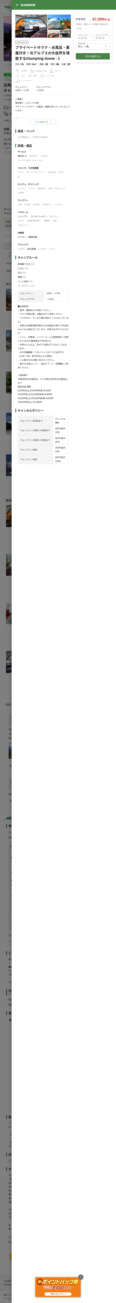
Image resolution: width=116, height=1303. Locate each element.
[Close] (17, 4)
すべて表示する (41, 122)
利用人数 (81, 43)
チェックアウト (102, 35)
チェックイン (83, 35)
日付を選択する (93, 56)
